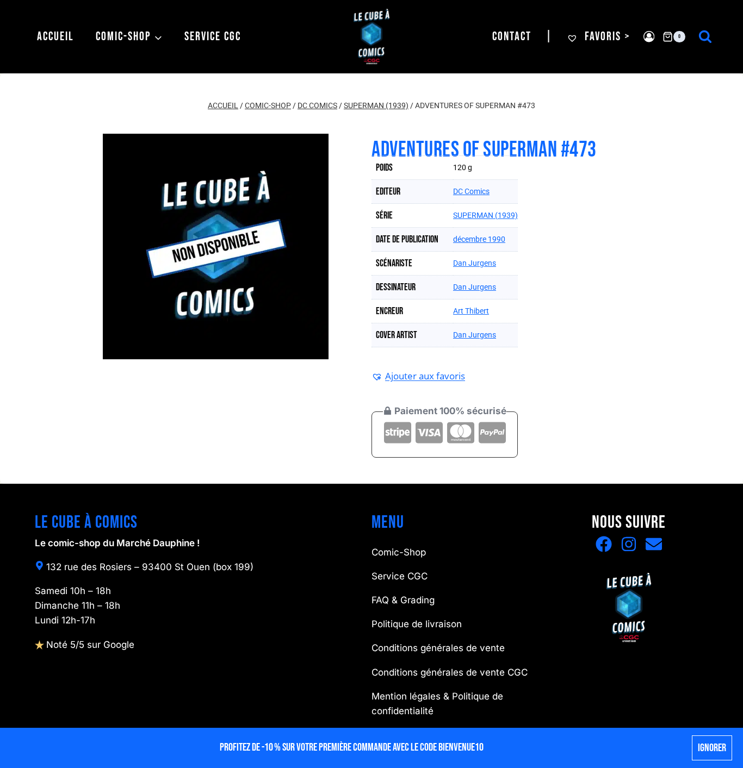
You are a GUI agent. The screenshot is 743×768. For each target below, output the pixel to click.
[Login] (648, 37)
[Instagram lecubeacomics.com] (629, 544)
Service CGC (212, 36)
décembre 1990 (479, 239)
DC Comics (471, 191)
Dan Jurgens (474, 263)
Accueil (55, 36)
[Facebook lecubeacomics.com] (604, 544)
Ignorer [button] (712, 747)
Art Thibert (471, 311)
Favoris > (605, 36)
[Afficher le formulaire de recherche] (705, 36)
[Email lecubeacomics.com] (654, 544)
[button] (418, 376)
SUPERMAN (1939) (485, 215)
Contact (511, 36)
